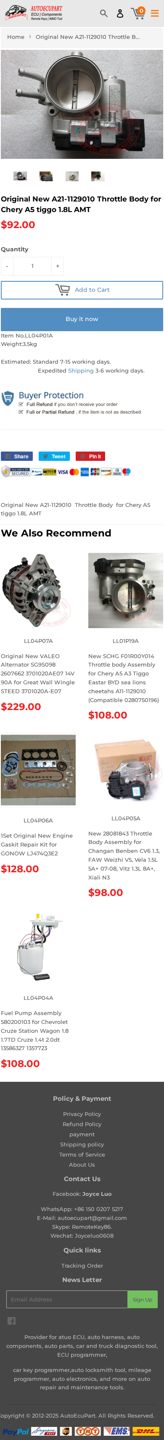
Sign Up (142, 1299)
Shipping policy (82, 1144)
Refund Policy (82, 1124)
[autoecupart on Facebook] (11, 1322)
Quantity (14, 249)
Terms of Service (82, 1154)
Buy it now (82, 319)
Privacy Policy (82, 1114)
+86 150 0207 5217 (98, 1209)
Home (15, 36)
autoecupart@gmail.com (92, 1217)
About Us (82, 1164)
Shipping (81, 370)
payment (82, 1134)
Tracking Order (82, 1265)
